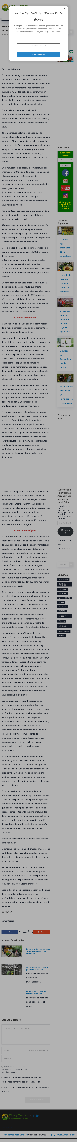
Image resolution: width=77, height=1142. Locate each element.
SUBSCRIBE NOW (38, 54)
